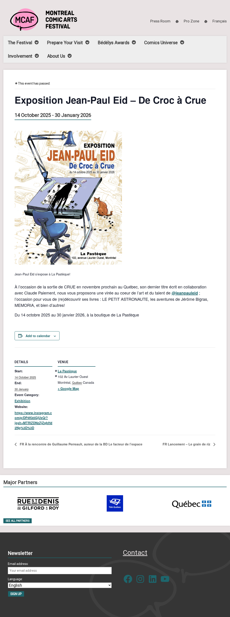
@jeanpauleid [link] (185, 293)
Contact (135, 552)
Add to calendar (38, 336)
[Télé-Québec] (115, 503)
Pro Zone (191, 21)
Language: (15, 579)
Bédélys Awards (113, 42)
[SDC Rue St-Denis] (38, 503)
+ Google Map (68, 388)
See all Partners (17, 520)
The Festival (20, 42)
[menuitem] (219, 21)
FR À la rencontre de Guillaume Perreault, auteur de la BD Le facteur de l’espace (80, 444)
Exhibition (22, 401)
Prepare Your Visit (65, 42)
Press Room (160, 21)
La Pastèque (67, 371)
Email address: (18, 564)
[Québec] (191, 503)
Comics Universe (161, 42)
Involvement (20, 56)
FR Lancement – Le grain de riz (187, 444)
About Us (56, 56)
